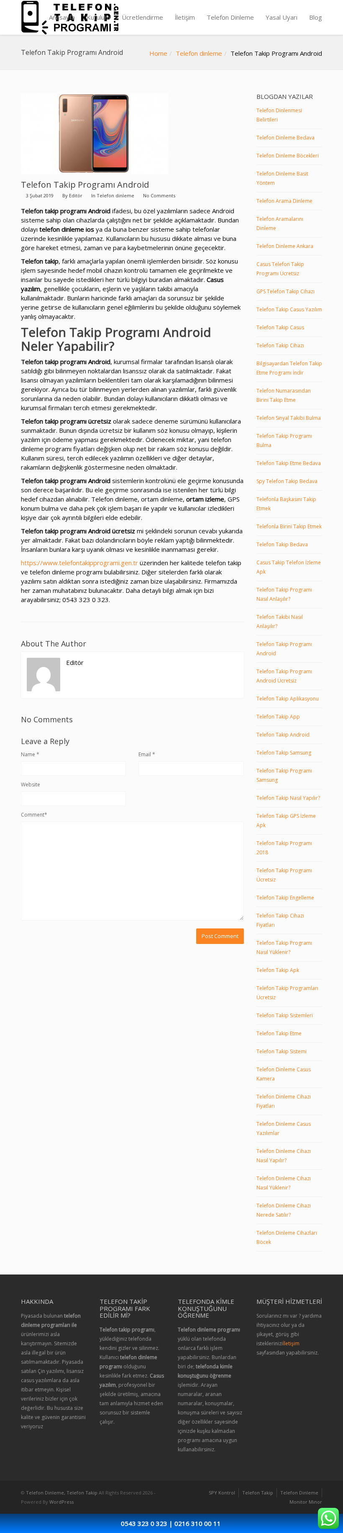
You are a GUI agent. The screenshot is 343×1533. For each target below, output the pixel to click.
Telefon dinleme (199, 53)
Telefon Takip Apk (277, 970)
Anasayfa (62, 17)
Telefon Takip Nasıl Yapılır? (288, 797)
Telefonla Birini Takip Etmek (289, 526)
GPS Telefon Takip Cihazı (285, 291)
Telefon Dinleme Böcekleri (287, 155)
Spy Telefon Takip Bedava (286, 481)
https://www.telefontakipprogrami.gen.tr (79, 562)
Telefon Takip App (278, 716)
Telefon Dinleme (230, 17)
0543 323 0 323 (144, 1523)
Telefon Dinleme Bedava (285, 137)
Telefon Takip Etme (279, 1033)
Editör (75, 195)
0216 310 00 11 (197, 1523)
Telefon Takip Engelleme (285, 897)
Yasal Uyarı (281, 17)
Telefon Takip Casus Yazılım (289, 309)
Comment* (34, 814)
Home (158, 53)
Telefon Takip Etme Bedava (288, 463)
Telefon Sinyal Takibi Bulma (288, 417)
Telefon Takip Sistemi (281, 1051)
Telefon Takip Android (283, 734)
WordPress (61, 1502)
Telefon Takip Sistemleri (284, 1015)
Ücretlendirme (142, 17)
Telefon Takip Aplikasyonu (287, 698)
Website (30, 784)
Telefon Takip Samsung (283, 752)
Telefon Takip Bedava (282, 544)
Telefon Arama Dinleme (284, 200)
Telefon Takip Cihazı (280, 345)
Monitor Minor (305, 1502)
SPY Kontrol (222, 1492)
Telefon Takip (257, 1492)
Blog (315, 17)
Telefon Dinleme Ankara (284, 246)
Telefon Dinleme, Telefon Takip (61, 1492)
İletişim (185, 17)
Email (146, 754)
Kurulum (98, 17)
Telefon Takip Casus (280, 327)
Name (30, 754)
